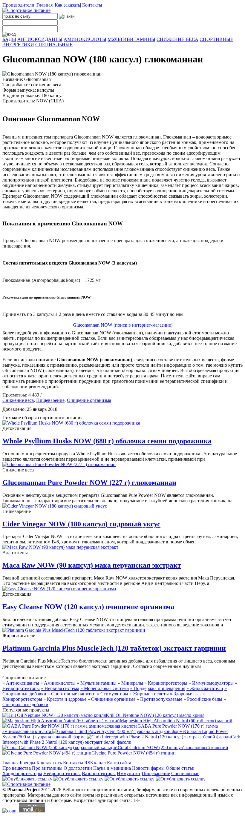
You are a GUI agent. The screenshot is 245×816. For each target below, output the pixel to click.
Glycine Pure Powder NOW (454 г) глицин (133, 752)
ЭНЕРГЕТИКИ (18, 44)
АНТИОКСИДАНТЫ (39, 39)
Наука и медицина (112, 768)
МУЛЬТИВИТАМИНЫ (131, 39)
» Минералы (130, 683)
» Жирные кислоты (149, 693)
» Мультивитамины (97, 683)
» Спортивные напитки (72, 693)
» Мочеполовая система (104, 688)
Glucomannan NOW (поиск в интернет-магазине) (122, 325)
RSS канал (95, 762)
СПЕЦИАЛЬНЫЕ (54, 44)
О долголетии (78, 768)
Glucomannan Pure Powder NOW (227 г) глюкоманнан (89, 482)
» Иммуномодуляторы (211, 683)
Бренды (27, 762)
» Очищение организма (111, 699)
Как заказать (67, 4)
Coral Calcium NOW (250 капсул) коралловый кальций (173, 747)
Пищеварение (50, 400)
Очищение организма (89, 400)
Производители (18, 4)
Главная (44, 4)
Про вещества (16, 768)
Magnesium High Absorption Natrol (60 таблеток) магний (176, 720)
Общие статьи (180, 768)
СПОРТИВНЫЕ (216, 39)
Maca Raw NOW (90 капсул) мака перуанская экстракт (91, 565)
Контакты (92, 4)
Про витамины (47, 768)
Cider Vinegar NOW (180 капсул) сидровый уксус (81, 524)
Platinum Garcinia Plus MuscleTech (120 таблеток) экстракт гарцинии (114, 648)
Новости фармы (148, 768)
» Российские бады (202, 699)
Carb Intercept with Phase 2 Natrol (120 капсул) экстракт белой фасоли (121, 739)
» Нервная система (60, 688)
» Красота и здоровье (64, 699)
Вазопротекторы (99, 773)
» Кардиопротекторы (165, 683)
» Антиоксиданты (20, 683)
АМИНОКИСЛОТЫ (85, 39)
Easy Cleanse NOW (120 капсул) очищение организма (88, 607)
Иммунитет (128, 773)
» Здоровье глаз (185, 693)
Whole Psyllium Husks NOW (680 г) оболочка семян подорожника (107, 441)
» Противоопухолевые (159, 699)
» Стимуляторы (112, 693)
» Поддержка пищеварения (157, 688)
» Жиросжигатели (204, 688)
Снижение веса (18, 400)
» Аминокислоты (58, 683)
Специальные (185, 773)
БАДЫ (9, 39)
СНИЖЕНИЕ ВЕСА (177, 39)
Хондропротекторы (22, 773)
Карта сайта (119, 762)
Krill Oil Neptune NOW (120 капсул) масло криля (155, 715)
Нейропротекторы (62, 773)
